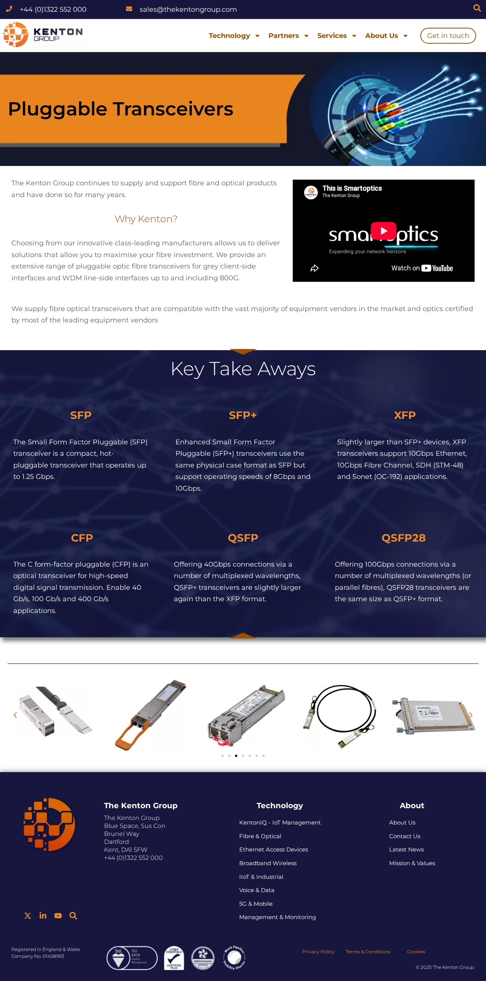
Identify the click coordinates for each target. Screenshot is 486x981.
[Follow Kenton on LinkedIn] (43, 915)
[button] (15, 715)
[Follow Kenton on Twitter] (28, 915)
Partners (283, 36)
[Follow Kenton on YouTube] (58, 915)
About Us (381, 36)
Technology (229, 36)
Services (332, 36)
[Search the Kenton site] (477, 8)
